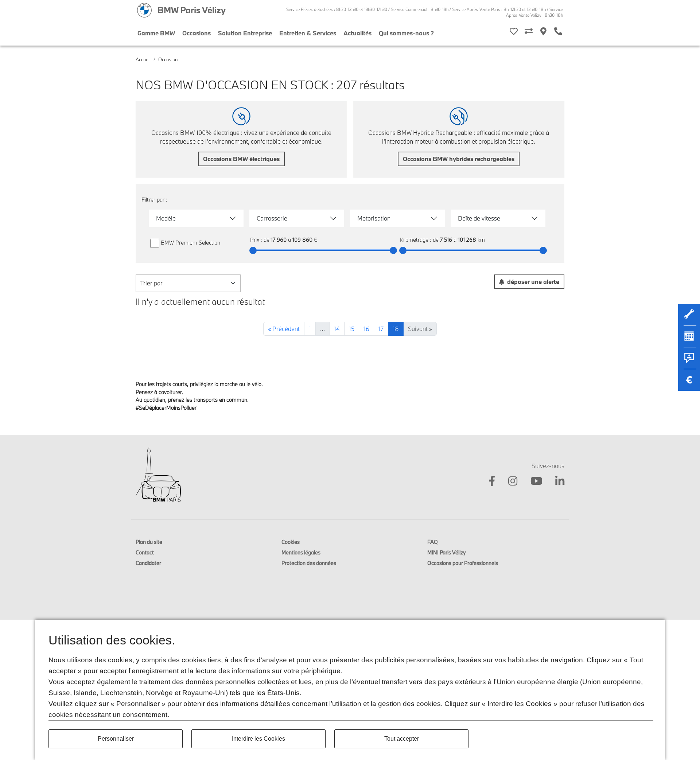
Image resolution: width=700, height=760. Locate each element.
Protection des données (308, 563)
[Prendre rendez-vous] (689, 340)
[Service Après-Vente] (689, 318)
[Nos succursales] (543, 32)
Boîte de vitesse (479, 218)
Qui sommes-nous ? (406, 33)
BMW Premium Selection (190, 242)
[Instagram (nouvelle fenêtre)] (508, 482)
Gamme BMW (156, 33)
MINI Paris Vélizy (446, 552)
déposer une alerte (533, 281)
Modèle (166, 218)
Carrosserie (272, 218)
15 (351, 328)
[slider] (253, 250)
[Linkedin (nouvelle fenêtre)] (555, 482)
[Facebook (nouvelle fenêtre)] (487, 482)
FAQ (432, 541)
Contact (145, 552)
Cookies (290, 541)
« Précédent (284, 328)
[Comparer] (529, 32)
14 (337, 328)
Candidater (148, 563)
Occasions (196, 33)
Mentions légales (300, 552)
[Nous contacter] (689, 362)
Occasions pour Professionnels (462, 563)
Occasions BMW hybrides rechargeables (458, 159)
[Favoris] (514, 32)
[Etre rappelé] (558, 32)
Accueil (143, 59)
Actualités (357, 33)
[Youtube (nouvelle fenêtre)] (532, 482)
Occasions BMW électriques (241, 159)
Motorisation (373, 218)
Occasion (168, 59)
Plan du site (149, 541)
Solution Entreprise (245, 33)
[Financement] (689, 383)
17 (381, 328)
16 (366, 328)
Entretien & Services (307, 33)
